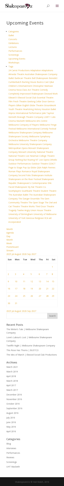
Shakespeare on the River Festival (25, 179)
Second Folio (24, 175)
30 (9, 303)
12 (32, 281)
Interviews (11, 448)
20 (40, 288)
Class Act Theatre (31, 89)
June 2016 (11, 422)
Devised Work (51, 93)
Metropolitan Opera (18, 148)
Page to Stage (15, 167)
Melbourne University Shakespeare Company (30, 144)
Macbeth (20, 120)
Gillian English (23, 105)
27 (40, 296)
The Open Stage (36, 202)
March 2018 (12, 380)
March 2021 (12, 367)
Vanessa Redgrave (35, 218)
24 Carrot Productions (19, 70)
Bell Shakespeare (40, 78)
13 (40, 281)
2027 (33, 254)
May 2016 (11, 426)
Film (10, 101)
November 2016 (14, 399)
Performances (15, 50)
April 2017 (11, 385)
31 (16, 303)
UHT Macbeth (13, 466)
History (38, 109)
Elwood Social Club (27, 97)
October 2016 (13, 403)
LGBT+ (47, 117)
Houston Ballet (49, 109)
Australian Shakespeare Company (41, 74)
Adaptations (47, 70)
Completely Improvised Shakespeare (26, 93)
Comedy (44, 89)
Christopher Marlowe (43, 85)
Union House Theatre (41, 210)
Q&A (39, 167)
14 (47, 281)
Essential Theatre (45, 97)
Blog (8, 443)
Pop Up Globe (30, 167)
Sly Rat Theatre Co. (37, 187)
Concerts (12, 39)
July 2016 (10, 417)
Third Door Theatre (44, 206)
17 (16, 288)
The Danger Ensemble (29, 198)
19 (32, 288)
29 (53, 296)
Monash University (27, 152)
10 (16, 281)
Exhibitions (13, 43)
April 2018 (11, 376)
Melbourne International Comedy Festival (36, 128)
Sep (29, 254)
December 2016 (14, 394)
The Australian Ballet (18, 194)
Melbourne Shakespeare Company (25, 132)
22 (53, 288)
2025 (9, 254)
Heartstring (28, 109)
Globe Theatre (37, 105)
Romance (27, 171)
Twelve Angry (24, 210)
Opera (46, 159)
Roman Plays (15, 171)
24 (16, 296)
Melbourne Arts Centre (36, 120)
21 (47, 288)
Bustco (40, 82)
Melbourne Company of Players (24, 124)
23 (9, 296)
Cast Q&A (49, 82)
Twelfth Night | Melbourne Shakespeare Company (30, 345)
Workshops (13, 62)
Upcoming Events (16, 58)
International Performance (29, 113)
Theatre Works (28, 206)
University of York (17, 218)
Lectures (12, 47)
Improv (12, 113)
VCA (46, 218)
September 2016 (14, 408)
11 (24, 281)
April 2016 (11, 431)
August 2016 (12, 413)
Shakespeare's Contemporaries (32, 183)
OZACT (52, 163)
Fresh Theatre (20, 101)
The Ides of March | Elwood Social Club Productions (31, 354)
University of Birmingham (20, 214)
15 (53, 281)
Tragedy (12, 210)
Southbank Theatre (31, 190)
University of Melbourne (45, 214)
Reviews (10, 457)
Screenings (13, 54)
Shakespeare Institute (41, 175)
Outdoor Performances (20, 163)
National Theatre (45, 152)
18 (24, 288)
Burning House (29, 82)
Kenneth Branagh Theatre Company (26, 117)
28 (47, 296)
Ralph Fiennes (48, 167)
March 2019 (12, 371)
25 (24, 296)
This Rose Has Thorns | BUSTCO (22, 350)
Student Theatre (48, 190)
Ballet (11, 35)
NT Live (39, 159)
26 (32, 296)
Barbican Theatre (23, 78)
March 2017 (12, 390)
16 (9, 288)
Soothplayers (15, 190)
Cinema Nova (15, 89)
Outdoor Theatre (40, 163)
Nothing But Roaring (25, 159)
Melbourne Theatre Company (33, 140)
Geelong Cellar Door (37, 101)
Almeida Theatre (16, 74)
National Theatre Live (19, 155)
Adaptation (36, 70)
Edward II (13, 97)
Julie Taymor (48, 113)
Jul (13, 254)
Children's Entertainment (20, 85)
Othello (53, 159)
